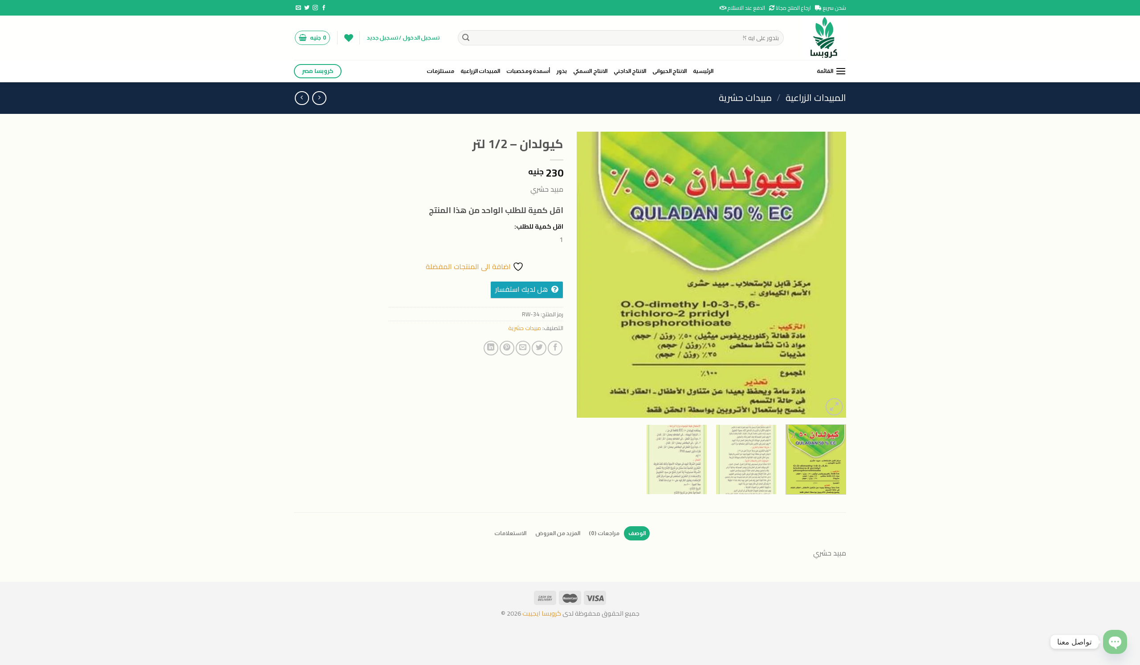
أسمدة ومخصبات (528, 71)
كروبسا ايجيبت (541, 613)
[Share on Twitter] (539, 348)
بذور (561, 71)
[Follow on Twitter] (306, 8)
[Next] (587, 274)
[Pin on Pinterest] (507, 348)
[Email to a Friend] (523, 348)
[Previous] (830, 274)
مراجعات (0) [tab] (604, 533)
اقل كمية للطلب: (538, 226)
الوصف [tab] (637, 533)
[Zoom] (834, 406)
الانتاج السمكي (590, 71)
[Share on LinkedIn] (491, 348)
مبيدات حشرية (745, 97)
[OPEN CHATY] (1115, 642)
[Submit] (466, 37)
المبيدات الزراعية (480, 71)
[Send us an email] (298, 8)
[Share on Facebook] (555, 348)
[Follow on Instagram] (315, 8)
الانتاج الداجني (630, 71)
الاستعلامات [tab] (510, 533)
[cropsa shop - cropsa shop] (821, 38)
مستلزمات (440, 71)
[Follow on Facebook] (323, 8)
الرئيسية (703, 71)
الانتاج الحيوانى (669, 71)
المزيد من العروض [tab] (558, 533)
